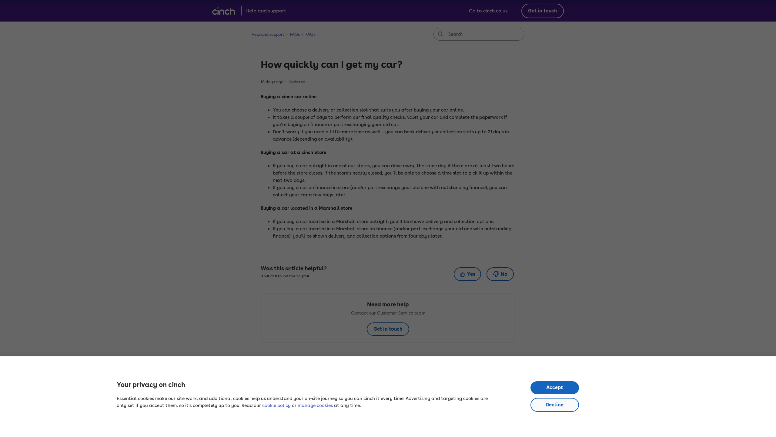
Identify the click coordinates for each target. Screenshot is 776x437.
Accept (554, 387)
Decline (555, 405)
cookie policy (276, 405)
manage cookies (315, 405)
